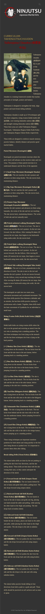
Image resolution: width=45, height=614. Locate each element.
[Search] (39, 3)
